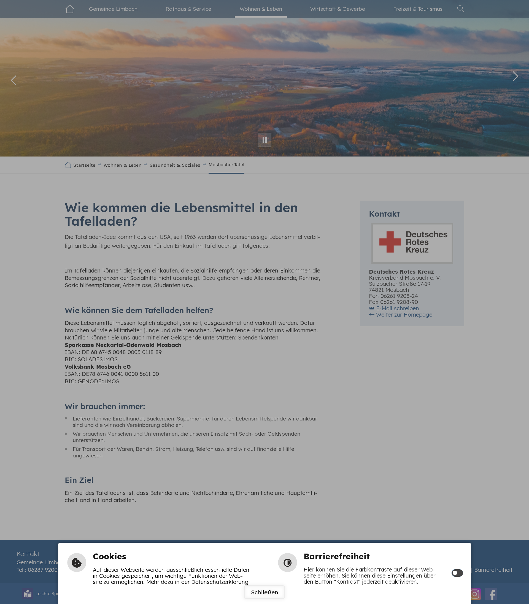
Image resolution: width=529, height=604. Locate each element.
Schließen (264, 592)
